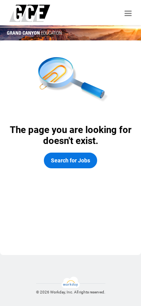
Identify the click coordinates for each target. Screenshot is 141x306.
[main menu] (128, 13)
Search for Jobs (70, 160)
